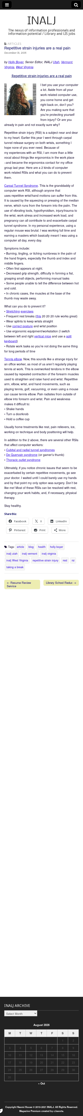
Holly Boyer (15, 62)
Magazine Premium (30, 1111)
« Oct (41, 1083)
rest (65, 560)
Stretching (13, 311)
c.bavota (58, 1111)
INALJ (41, 21)
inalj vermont (29, 553)
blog (31, 547)
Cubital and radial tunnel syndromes (30, 450)
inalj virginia (49, 553)
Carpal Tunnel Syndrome (21, 185)
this (38, 316)
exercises (27, 311)
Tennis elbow (13, 359)
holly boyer (56, 547)
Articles (14, 43)
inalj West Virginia (17, 560)
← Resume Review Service (19, 584)
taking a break (14, 567)
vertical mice (42, 336)
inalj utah (11, 553)
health (42, 547)
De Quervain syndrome (21, 455)
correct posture (22, 326)
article (20, 547)
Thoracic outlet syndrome (23, 460)
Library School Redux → (61, 583)
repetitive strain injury (45, 560)
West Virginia (24, 67)
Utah (56, 62)
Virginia (9, 67)
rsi (73, 560)
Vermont (66, 62)
